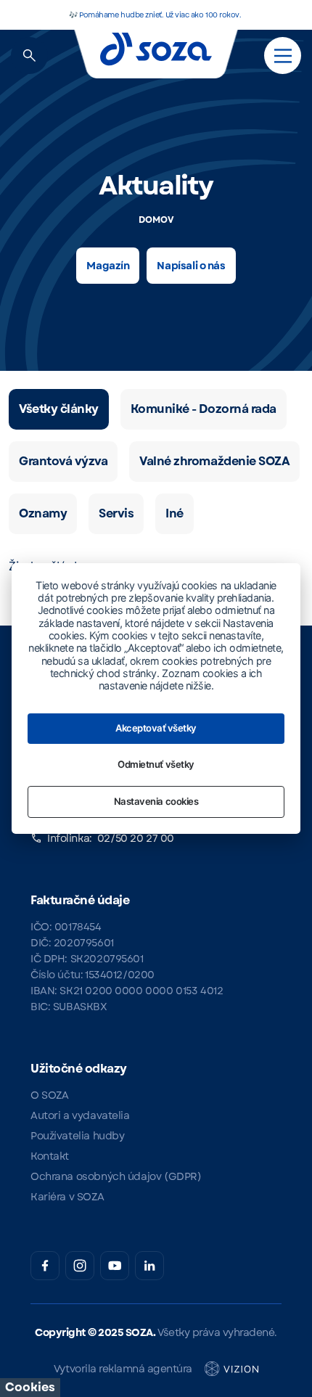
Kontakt (49, 1156)
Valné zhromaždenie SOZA (214, 461)
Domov (156, 219)
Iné (174, 513)
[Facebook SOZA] (44, 1265)
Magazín (107, 265)
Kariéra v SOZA (67, 1196)
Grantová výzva (63, 461)
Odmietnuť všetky (156, 764)
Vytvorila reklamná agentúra (123, 1368)
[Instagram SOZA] (79, 1265)
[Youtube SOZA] (114, 1265)
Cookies (30, 1387)
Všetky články (59, 409)
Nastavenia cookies (156, 801)
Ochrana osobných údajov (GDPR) (115, 1176)
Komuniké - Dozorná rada (203, 409)
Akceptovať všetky (156, 728)
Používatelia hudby (77, 1135)
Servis (116, 513)
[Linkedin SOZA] (149, 1265)
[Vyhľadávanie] (29, 55)
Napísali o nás (191, 265)
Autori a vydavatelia (80, 1115)
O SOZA (49, 1095)
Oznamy (43, 513)
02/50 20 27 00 (135, 838)
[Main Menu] (282, 55)
